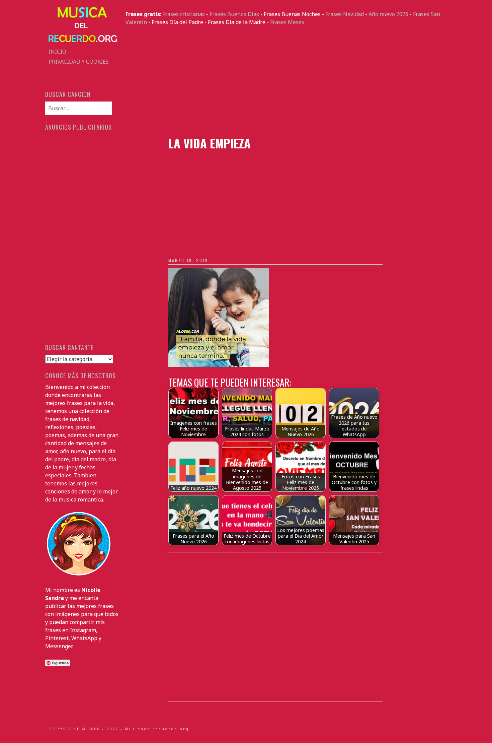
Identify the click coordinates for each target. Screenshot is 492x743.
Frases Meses (287, 22)
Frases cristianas (183, 14)
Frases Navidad (344, 14)
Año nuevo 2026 (388, 14)
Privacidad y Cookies (79, 61)
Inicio (57, 51)
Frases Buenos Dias (234, 14)
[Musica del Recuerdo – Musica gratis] (82, 42)
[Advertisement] (286, 81)
